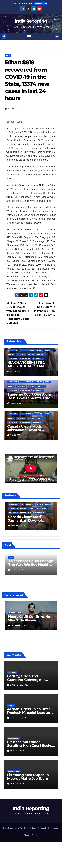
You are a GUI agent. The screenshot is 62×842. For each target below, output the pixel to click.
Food (11, 557)
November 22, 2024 (21, 526)
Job (21, 350)
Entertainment (15, 613)
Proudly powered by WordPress (16, 828)
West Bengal (38, 359)
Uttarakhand (25, 359)
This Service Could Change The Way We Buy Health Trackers (30, 564)
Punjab (11, 354)
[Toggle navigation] (28, 36)
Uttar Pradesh (14, 771)
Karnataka (29, 350)
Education (12, 672)
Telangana (12, 359)
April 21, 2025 (17, 751)
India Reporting (31, 21)
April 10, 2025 (17, 784)
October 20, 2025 (19, 685)
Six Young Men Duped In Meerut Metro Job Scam (28, 777)
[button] (52, 36)
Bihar (8, 55)
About (26, 835)
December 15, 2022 (21, 626)
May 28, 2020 (17, 570)
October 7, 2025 (18, 718)
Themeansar (53, 828)
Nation (47, 350)
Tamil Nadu (40, 354)
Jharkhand (12, 350)
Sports (31, 354)
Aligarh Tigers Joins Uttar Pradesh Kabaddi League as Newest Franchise (30, 712)
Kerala (39, 350)
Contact (35, 835)
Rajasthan (21, 354)
